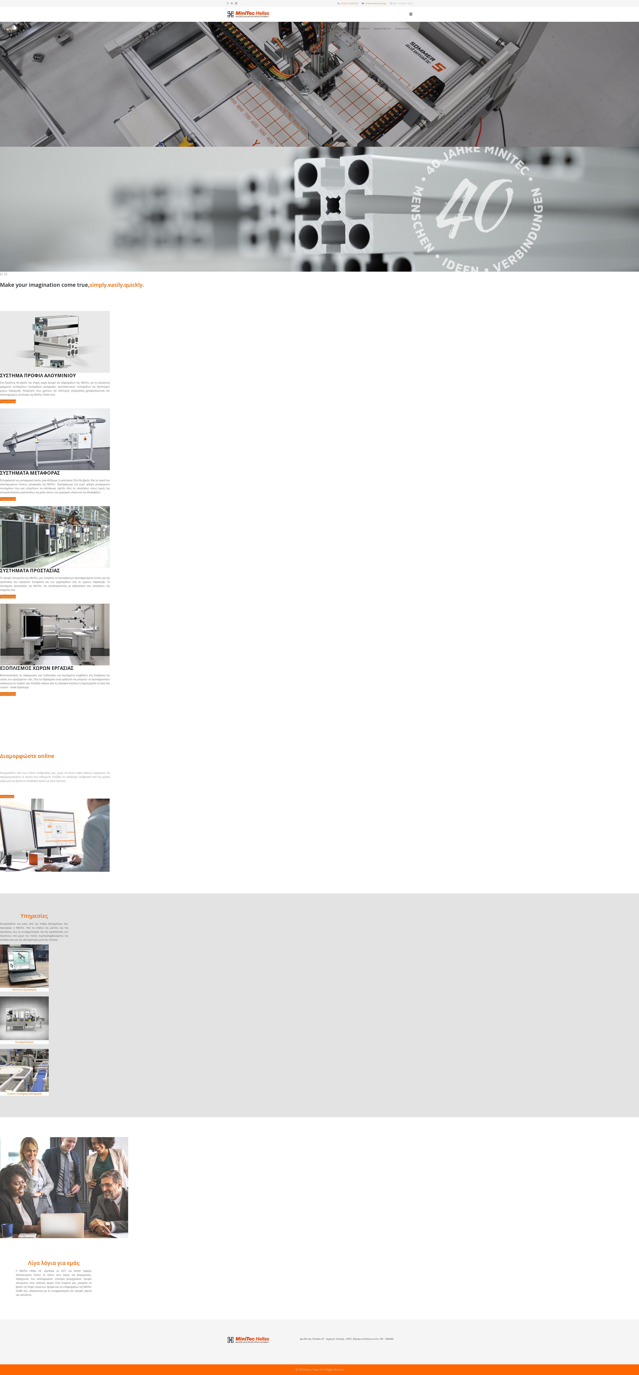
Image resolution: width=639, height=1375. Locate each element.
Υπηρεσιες (334, 28)
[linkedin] (232, 3)
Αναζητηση (381, 28)
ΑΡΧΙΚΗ (285, 28)
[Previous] (1, 274)
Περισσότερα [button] (8, 401)
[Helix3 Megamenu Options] (410, 14)
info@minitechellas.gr (375, 3)
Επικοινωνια (402, 28)
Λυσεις (316, 28)
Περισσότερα (7, 796)
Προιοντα (299, 28)
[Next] (5, 274)
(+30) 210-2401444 (349, 3)
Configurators (356, 28)
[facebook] (227, 3)
